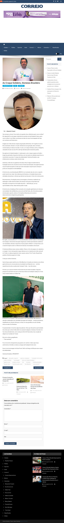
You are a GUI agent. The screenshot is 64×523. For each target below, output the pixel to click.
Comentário (7, 408)
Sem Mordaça (8, 507)
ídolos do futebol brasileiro (28, 360)
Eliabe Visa (7, 489)
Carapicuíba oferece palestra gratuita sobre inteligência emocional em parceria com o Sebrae (53, 83)
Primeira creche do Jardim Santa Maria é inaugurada (8, 379)
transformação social (17, 364)
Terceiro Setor (7, 364)
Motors (39, 47)
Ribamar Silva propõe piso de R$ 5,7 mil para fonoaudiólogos (53, 98)
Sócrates (28, 362)
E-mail (6, 430)
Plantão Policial (9, 460)
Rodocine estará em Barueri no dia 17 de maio (22, 388)
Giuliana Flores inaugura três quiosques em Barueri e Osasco (54, 91)
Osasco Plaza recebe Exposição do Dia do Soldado (54, 69)
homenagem (17, 360)
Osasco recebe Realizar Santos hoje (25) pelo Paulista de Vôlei (53, 75)
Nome (6, 424)
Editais (5, 50)
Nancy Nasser (8, 501)
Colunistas (46, 47)
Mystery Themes (23, 521)
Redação (17, 88)
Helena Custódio (9, 495)
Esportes (20, 47)
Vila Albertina (28, 364)
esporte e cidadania (24, 358)
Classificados (55, 47)
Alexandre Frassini (8, 85)
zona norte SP (36, 364)
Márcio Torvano (9, 498)
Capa (15, 85)
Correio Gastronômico (10, 475)
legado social (7, 362)
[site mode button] (57, 54)
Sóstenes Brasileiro (37, 362)
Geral (25, 47)
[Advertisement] (32, 31)
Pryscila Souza (8, 504)
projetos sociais (16, 362)
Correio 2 (32, 47)
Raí (23, 362)
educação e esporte (13, 358)
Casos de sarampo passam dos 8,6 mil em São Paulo (36, 386)
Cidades (6, 47)
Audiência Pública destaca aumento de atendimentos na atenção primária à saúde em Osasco (9, 367)
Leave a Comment (26, 88)
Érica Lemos (8, 492)
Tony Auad (7, 510)
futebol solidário (7, 360)
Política (13, 47)
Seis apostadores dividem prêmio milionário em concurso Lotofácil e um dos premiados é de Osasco (39, 367)
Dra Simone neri (9, 486)
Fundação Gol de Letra (37, 358)
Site (5, 436)
